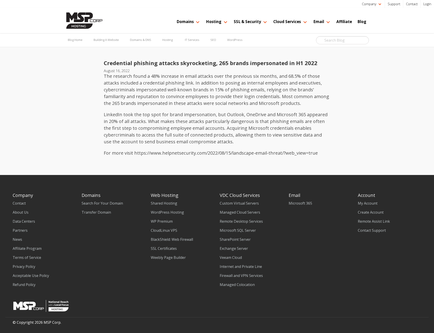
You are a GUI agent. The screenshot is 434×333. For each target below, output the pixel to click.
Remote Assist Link (374, 221)
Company (369, 4)
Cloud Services (287, 21)
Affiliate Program (27, 248)
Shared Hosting (164, 203)
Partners (20, 230)
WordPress (235, 40)
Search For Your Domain (102, 203)
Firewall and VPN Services (241, 275)
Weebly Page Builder (168, 257)
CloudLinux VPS (164, 230)
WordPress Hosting (167, 212)
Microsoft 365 (300, 203)
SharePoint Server (235, 239)
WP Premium (162, 221)
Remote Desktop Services (241, 221)
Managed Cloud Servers (240, 212)
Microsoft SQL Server (238, 230)
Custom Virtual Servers (239, 203)
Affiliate (344, 21)
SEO (213, 40)
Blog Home (75, 40)
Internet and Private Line (241, 266)
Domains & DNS (140, 40)
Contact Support (372, 230)
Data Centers (24, 221)
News (17, 239)
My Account (367, 203)
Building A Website (106, 40)
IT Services (192, 40)
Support (394, 4)
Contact (412, 4)
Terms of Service (27, 257)
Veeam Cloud (231, 257)
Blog (361, 21)
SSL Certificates (164, 248)
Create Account (371, 212)
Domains (185, 21)
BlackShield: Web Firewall (172, 239)
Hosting (167, 40)
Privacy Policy (24, 266)
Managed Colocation (237, 284)
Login (427, 4)
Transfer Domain (96, 212)
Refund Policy (24, 284)
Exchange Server (234, 248)
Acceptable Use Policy (31, 275)
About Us (20, 212)
